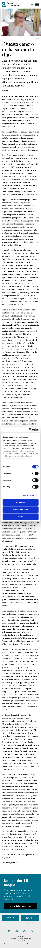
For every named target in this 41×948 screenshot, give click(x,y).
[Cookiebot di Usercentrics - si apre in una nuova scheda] (29, 429)
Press (14, 924)
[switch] (35, 473)
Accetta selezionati (20, 509)
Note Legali (7, 943)
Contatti (10, 918)
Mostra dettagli (28, 496)
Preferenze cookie (32, 943)
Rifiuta (20, 516)
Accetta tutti (20, 502)
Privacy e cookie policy (19, 943)
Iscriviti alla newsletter (20, 906)
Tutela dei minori (23, 924)
